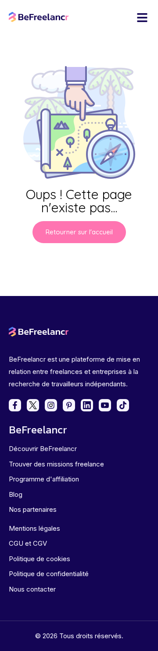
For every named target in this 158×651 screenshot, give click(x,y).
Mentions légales (34, 528)
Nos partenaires (33, 509)
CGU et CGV (28, 543)
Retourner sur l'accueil (79, 232)
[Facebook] (15, 405)
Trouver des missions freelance (56, 464)
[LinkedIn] (87, 405)
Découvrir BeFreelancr (43, 448)
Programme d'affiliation (44, 479)
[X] (33, 405)
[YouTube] (105, 405)
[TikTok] (123, 405)
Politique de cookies (39, 559)
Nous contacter (32, 589)
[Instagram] (51, 405)
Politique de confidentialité (49, 574)
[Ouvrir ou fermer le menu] (142, 18)
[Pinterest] (69, 405)
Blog (15, 494)
